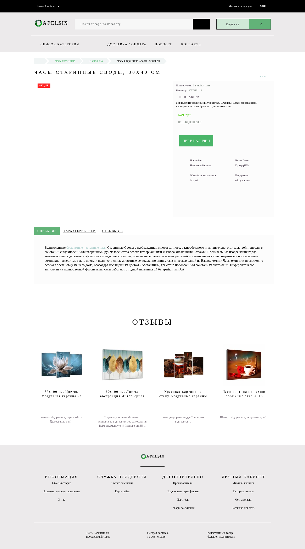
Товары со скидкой (183, 508)
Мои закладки (243, 499)
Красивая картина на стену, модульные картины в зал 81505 (183, 396)
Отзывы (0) (112, 231)
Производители (183, 483)
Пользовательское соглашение (61, 491)
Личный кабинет (243, 483)
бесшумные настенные (83, 247)
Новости (164, 44)
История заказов (243, 491)
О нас (61, 499)
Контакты (191, 44)
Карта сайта (122, 491)
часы (103, 247)
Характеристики (79, 231)
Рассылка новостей (243, 508)
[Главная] (39, 61)
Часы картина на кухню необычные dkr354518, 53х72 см (244, 396)
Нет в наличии (196, 140)
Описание (47, 231)
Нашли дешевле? (189, 122)
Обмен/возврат (61, 483)
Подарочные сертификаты (183, 491)
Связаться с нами (122, 483)
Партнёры (183, 499)
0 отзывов (261, 76)
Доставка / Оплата (126, 44)
